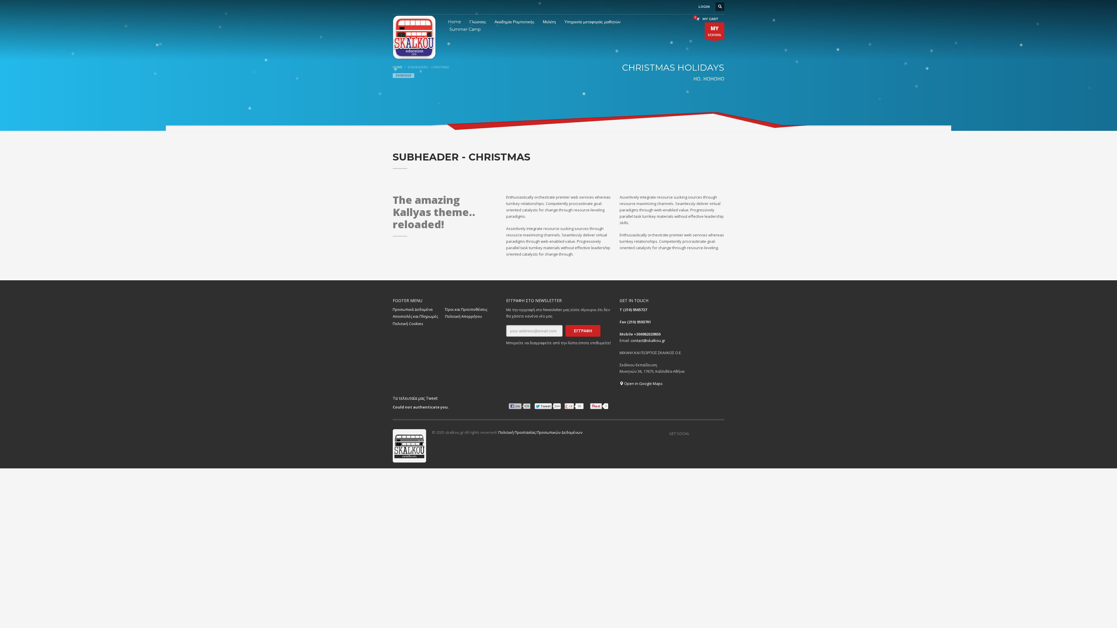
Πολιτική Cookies (408, 323)
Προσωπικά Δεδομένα (413, 309)
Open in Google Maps (643, 383)
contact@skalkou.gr (648, 340)
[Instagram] (711, 433)
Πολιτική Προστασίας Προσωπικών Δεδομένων (540, 432)
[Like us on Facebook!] (693, 433)
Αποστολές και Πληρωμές (415, 316)
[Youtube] (720, 433)
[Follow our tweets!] (702, 433)
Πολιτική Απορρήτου (463, 316)
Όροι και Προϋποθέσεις (466, 309)
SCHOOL (714, 31)
